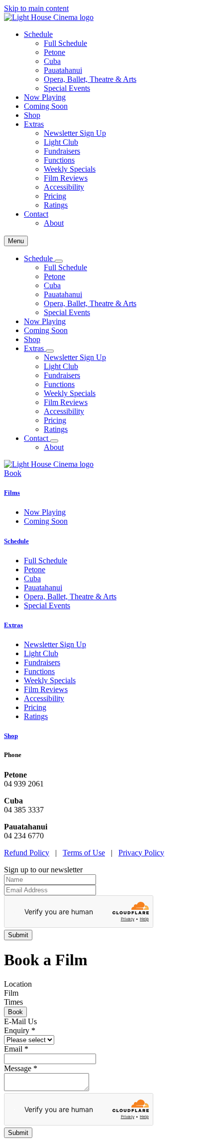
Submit (18, 1133)
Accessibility (64, 187)
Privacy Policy (141, 852)
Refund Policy (26, 852)
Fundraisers (62, 151)
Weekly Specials (70, 169)
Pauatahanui (63, 70)
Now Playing (45, 97)
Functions (59, 160)
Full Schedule (65, 43)
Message (20, 1068)
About (54, 223)
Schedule (16, 541)
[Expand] (59, 261)
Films (12, 492)
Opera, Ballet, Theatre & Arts (90, 79)
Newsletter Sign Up (75, 133)
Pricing (55, 196)
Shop (32, 115)
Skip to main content (36, 8)
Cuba (52, 61)
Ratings (56, 205)
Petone (54, 52)
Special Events (67, 88)
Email (16, 1049)
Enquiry (19, 1030)
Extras (13, 625)
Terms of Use (84, 852)
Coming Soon (46, 106)
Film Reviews (66, 178)
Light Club (61, 142)
